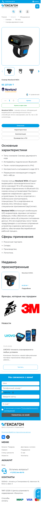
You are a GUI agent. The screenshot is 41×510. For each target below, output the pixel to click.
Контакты (24, 456)
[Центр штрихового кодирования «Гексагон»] (10, 6)
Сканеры (8, 19)
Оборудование (25, 17)
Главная (4, 17)
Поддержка (25, 450)
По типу (18, 19)
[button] (38, 71)
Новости (6, 323)
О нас (23, 453)
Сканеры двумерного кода (14, 22)
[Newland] (9, 89)
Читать (20, 367)
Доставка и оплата (28, 447)
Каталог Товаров (8, 447)
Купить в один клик (20, 105)
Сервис (4, 450)
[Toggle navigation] (37, 6)
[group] (20, 281)
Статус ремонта (8, 453)
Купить (28, 100)
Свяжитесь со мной (20, 415)
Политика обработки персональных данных (16, 432)
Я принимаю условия (21, 409)
